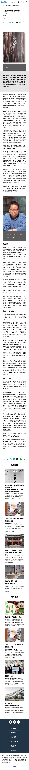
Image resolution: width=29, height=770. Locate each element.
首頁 (4, 5)
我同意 (14, 766)
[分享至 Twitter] (16, 22)
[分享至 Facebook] (13, 22)
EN (4, 18)
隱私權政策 (7, 762)
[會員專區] (23, 2)
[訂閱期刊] (21, 2)
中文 (15, 2)
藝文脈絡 (8, 5)
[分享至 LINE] (20, 22)
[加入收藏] (23, 22)
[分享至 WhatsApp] (10, 22)
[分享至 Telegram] (6, 22)
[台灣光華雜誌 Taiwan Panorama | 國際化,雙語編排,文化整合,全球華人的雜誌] (5, 2)
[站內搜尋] (18, 2)
